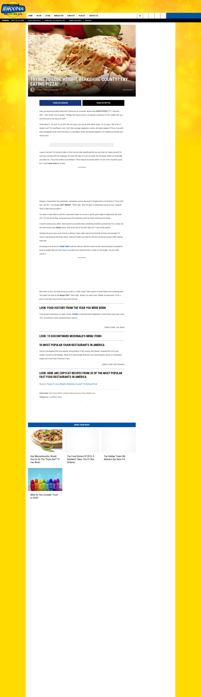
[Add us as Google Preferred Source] (146, 16)
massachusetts (75, 393)
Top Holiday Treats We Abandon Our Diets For (114, 458)
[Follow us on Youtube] (163, 16)
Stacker (75, 314)
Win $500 (88, 20)
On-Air (38, 16)
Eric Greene (38, 90)
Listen (47, 16)
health (59, 393)
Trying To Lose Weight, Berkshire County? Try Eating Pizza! (72, 384)
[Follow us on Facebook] (151, 16)
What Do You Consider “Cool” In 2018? (44, 496)
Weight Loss (90, 393)
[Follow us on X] (157, 16)
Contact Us (93, 16)
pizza (84, 393)
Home (30, 16)
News (60, 397)
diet (50, 393)
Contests (71, 16)
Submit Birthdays (75, 20)
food (54, 393)
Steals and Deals (34, 20)
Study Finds (64, 246)
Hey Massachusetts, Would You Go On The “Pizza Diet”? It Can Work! (44, 459)
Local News (53, 397)
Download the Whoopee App (54, 20)
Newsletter (58, 16)
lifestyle (66, 393)
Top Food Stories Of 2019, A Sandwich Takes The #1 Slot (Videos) (80, 459)
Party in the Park (17, 20)
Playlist (82, 16)
